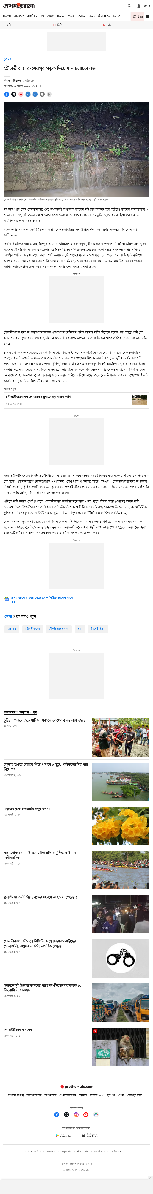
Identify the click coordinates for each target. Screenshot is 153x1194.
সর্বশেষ (7, 16)
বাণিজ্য (50, 16)
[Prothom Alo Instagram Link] (78, 1115)
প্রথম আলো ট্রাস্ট (68, 1095)
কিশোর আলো (34, 1095)
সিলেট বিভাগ (98, 629)
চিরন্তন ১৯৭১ (97, 1095)
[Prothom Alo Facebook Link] (58, 1115)
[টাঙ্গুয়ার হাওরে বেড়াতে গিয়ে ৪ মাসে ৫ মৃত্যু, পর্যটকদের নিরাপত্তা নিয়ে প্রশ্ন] (120, 782)
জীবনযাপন (104, 16)
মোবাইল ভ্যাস (134, 1095)
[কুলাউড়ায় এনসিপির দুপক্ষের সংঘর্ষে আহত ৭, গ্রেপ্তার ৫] (120, 914)
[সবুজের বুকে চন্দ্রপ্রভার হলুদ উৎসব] (120, 826)
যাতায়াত (11, 629)
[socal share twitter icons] (14, 96)
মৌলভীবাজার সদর (59, 629)
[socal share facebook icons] (7, 96)
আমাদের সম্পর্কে (32, 1151)
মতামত (61, 16)
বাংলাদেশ (19, 16)
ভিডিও (116, 16)
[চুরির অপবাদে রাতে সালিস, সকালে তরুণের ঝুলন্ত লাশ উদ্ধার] (120, 737)
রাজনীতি (32, 16)
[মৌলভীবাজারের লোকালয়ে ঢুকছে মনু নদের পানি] (139, 400)
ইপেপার (111, 1095)
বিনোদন (81, 16)
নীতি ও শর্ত (82, 1151)
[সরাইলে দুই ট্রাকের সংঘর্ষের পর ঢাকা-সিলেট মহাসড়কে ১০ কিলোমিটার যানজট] (120, 1002)
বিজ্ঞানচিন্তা (51, 1095)
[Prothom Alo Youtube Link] (88, 1115)
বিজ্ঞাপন (51, 1151)
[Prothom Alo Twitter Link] (68, 1115)
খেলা (71, 16)
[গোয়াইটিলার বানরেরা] (120, 1047)
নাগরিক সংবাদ (16, 1095)
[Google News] (96, 1115)
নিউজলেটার (117, 1151)
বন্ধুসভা (83, 1095)
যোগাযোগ (99, 1151)
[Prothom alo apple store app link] (90, 1136)
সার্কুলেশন (66, 1151)
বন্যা (80, 629)
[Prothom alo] (19, 5)
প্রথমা (121, 1095)
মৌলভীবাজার (32, 629)
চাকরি (92, 16)
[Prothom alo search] (129, 6)
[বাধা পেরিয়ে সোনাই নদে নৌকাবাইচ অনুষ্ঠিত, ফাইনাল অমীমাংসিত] (120, 870)
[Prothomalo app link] (63, 1136)
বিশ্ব (42, 16)
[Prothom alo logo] (76, 1087)
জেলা (7, 59)
